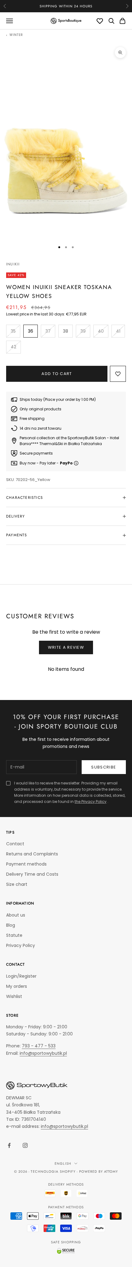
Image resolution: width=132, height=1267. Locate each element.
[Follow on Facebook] (9, 1145)
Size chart (16, 884)
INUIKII (13, 264)
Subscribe (103, 767)
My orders (16, 986)
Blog (10, 925)
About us (15, 915)
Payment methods (26, 864)
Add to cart (56, 374)
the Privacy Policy (91, 801)
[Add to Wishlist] (118, 374)
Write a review (66, 647)
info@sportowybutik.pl (43, 1053)
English (63, 1163)
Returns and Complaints (32, 854)
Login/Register (21, 976)
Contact (15, 844)
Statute (14, 935)
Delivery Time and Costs (32, 874)
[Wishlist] (99, 21)
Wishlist (14, 996)
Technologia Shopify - (54, 1171)
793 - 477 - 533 (39, 1046)
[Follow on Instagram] (25, 1145)
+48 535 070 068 (75, 6)
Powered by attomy (98, 1171)
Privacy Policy (20, 945)
